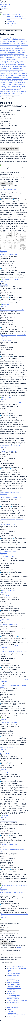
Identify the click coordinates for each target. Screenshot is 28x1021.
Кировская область (19, 50)
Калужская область (20, 48)
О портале (10, 1011)
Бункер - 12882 (4, 753)
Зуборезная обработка (13, 986)
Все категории (11, 979)
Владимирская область (18, 39)
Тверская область (5, 86)
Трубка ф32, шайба (5, 340)
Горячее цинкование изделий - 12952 (11, 497)
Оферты (19, 947)
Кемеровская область (6, 50)
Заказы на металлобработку (15, 966)
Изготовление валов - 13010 (8, 624)
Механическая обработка (14, 981)
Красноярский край (6, 54)
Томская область (16, 86)
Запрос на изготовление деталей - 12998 (12, 310)
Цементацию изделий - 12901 (8, 189)
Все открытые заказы (13, 1002)
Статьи (9, 1009)
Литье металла (11, 993)
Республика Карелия (12, 72)
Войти (3, 10)
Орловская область (11, 64)
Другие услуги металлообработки (17, 1000)
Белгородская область (16, 38)
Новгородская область (7, 61)
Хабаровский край (5, 91)
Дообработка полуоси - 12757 (9, 722)
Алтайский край (5, 38)
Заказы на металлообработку (15, 16)
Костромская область (6, 52)
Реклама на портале (12, 1007)
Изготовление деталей (13, 995)
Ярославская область (13, 95)
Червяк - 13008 (4, 596)
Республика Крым (8, 73)
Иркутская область (11, 47)
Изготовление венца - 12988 (8, 254)
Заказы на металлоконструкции (16, 18)
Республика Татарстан (20, 75)
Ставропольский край (6, 84)
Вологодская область (20, 41)
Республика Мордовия (6, 75)
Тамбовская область (20, 84)
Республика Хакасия (6, 77)
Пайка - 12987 (4, 772)
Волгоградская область (7, 41)
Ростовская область (18, 77)
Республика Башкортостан (8, 70)
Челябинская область (10, 93)
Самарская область (17, 79)
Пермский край (9, 66)
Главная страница (5, 97)
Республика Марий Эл (20, 73)
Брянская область (5, 39)
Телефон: (3, 925)
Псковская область (5, 68)
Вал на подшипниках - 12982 (8, 821)
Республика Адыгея (17, 68)
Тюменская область (11, 88)
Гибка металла (11, 991)
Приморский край (20, 66)
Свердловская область (7, 82)
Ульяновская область (13, 89)
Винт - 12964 (4, 285)
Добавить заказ (11, 972)
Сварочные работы (12, 997)
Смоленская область (20, 82)
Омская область (10, 63)
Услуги (9, 19)
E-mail (2, 929)
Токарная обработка (13, 982)
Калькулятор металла (13, 975)
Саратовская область (16, 80)
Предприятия (10, 21)
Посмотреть (3, 251)
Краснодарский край (19, 52)
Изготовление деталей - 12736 (9, 451)
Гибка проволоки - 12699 (7, 524)
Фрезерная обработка (13, 984)
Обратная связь (11, 1016)
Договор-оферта (11, 1013)
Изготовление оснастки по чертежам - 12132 (13, 651)
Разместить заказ (12, 23)
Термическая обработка (14, 988)
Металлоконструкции (13, 998)
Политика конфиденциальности (16, 1014)
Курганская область (18, 54)
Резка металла (11, 989)
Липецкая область (15, 55)
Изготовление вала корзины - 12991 (10, 403)
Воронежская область (6, 43)
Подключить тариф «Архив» (9, 149)
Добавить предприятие (13, 973)
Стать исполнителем (13, 25)
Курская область (5, 55)
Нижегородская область (12, 59)
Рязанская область (5, 79)
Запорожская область (13, 45)
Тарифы (9, 27)
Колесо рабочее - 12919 (7, 556)
